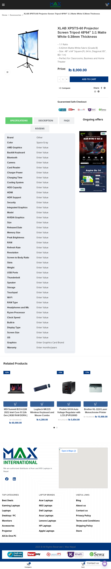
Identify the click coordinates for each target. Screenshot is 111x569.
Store (79, 530)
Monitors (7, 520)
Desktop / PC (9, 515)
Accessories (16, 15)
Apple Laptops (46, 530)
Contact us (82, 510)
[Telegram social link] (98, 91)
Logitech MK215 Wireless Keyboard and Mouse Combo (42, 412)
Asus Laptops (46, 515)
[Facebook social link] (101, 88)
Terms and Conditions (88, 520)
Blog (78, 500)
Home (5, 15)
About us (81, 505)
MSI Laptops (45, 505)
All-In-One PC (9, 535)
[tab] (18, 120)
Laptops (6, 510)
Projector (7, 530)
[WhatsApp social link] (95, 91)
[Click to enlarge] (7, 72)
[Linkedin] (14, 479)
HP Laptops (45, 525)
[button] (15, 404)
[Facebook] (6, 479)
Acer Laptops (46, 500)
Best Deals (7, 500)
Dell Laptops (45, 510)
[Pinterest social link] (104, 88)
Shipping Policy (84, 525)
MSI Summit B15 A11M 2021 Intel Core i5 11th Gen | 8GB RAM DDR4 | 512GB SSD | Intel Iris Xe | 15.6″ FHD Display (15, 415)
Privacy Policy (83, 515)
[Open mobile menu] (3, 4)
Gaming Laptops (11, 505)
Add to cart (89, 79)
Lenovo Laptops (47, 520)
